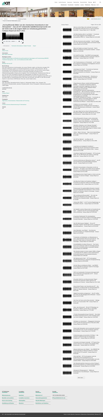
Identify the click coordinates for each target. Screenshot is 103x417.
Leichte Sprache (62, 2)
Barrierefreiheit (83, 2)
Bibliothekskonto (6, 395)
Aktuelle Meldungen (40, 400)
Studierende (64, 4)
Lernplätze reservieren (24, 397)
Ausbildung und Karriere (8, 403)
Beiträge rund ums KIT (7, 63)
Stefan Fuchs (5, 50)
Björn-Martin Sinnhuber (7, 54)
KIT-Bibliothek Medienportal (20, 14)
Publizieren (87, 4)
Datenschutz (76, 2)
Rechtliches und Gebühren (42, 403)
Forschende (71, 4)
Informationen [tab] (6, 45)
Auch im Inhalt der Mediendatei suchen (12, 20)
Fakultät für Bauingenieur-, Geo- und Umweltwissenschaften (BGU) (17, 59)
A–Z (98, 4)
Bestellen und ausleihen (8, 397)
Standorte (21, 403)
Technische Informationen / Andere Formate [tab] (21, 45)
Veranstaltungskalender (41, 397)
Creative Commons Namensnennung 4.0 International (14, 104)
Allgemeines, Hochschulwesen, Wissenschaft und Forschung (15, 100)
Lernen (82, 4)
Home (56, 2)
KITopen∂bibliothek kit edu (58, 397)
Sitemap (90, 2)
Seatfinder (21, 395)
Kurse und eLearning (7, 400)
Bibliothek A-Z (39, 395)
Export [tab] (34, 45)
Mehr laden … (81, 377)
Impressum (69, 2)
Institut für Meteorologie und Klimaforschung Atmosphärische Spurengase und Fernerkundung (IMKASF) (25, 58)
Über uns (93, 4)
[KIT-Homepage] (6, 3)
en (100, 2)
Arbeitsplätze (22, 400)
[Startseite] (100, 4)
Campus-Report (5, 93)
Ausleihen (77, 4)
